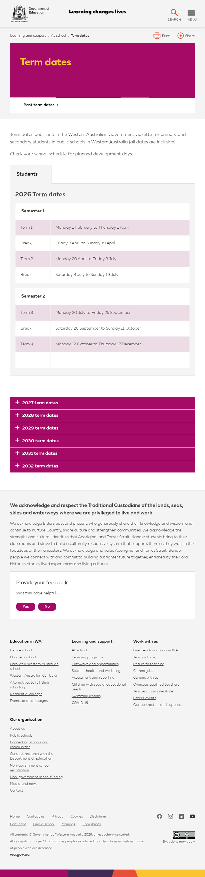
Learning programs (87, 657)
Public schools (21, 735)
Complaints (91, 824)
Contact (16, 790)
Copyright (18, 824)
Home (15, 816)
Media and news (23, 784)
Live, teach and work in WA (155, 650)
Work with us (145, 642)
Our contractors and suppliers (157, 705)
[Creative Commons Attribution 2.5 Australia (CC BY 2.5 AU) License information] (184, 835)
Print (166, 36)
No (47, 607)
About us (17, 728)
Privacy (58, 816)
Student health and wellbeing (96, 671)
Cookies (76, 816)
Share (190, 36)
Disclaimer (98, 816)
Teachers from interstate (153, 691)
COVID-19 (80, 703)
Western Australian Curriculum (34, 675)
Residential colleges (26, 694)
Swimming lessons (86, 696)
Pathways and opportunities (95, 664)
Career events (144, 698)
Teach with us (144, 657)
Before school (21, 650)
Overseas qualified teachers (156, 684)
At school (79, 650)
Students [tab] (27, 174)
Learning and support (92, 642)
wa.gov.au (20, 855)
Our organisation (26, 720)
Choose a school (23, 657)
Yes (25, 607)
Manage (69, 824)
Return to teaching (148, 664)
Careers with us (145, 677)
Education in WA (26, 642)
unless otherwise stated (111, 834)
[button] (174, 12)
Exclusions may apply (179, 841)
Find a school (43, 824)
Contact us (35, 816)
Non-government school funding (36, 777)
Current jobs (143, 671)
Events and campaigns (29, 701)
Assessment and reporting (93, 677)
